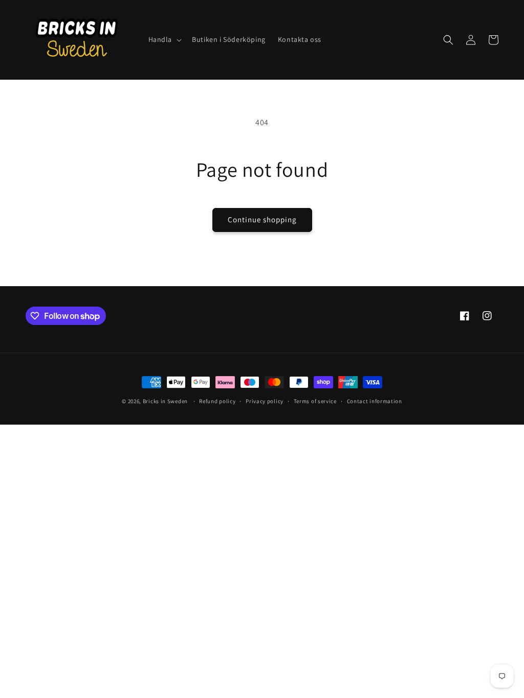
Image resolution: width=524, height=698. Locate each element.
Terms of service (315, 401)
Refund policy (217, 401)
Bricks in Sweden (165, 401)
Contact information (374, 401)
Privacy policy (264, 401)
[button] (164, 39)
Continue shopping (262, 219)
